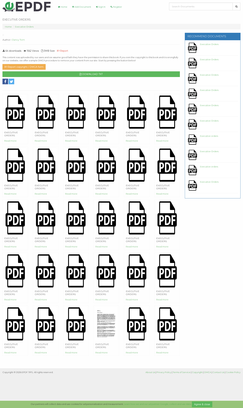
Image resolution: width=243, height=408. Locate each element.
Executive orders (209, 136)
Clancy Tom (18, 39)
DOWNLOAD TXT (92, 74)
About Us (150, 372)
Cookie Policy (233, 372)
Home (63, 6)
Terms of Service (181, 372)
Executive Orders (24, 26)
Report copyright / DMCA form (25, 66)
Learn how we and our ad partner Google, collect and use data (157, 404)
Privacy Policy (164, 372)
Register (117, 6)
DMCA (207, 372)
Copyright (197, 372)
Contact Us (218, 372)
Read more (10, 140)
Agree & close (202, 404)
